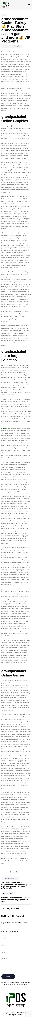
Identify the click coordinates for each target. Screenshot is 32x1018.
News (4, 15)
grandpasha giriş (6, 428)
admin (5, 46)
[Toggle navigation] (25, 5)
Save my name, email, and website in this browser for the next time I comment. (17, 983)
